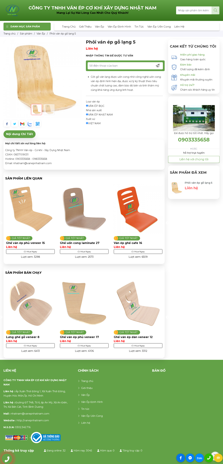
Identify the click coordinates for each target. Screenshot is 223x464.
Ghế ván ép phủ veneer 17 (25, 337)
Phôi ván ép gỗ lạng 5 (198, 182)
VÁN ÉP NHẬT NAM (100, 114)
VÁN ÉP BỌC (96, 106)
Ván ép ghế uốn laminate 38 (135, 243)
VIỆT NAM (94, 123)
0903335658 (194, 140)
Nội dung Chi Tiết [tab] (19, 134)
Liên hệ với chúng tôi (193, 159)
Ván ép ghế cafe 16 (74, 243)
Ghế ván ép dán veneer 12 (79, 337)
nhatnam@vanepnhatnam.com (30, 413)
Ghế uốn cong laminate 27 (26, 243)
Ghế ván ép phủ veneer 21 (133, 337)
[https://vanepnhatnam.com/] (12, 10)
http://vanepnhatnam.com (33, 420)
